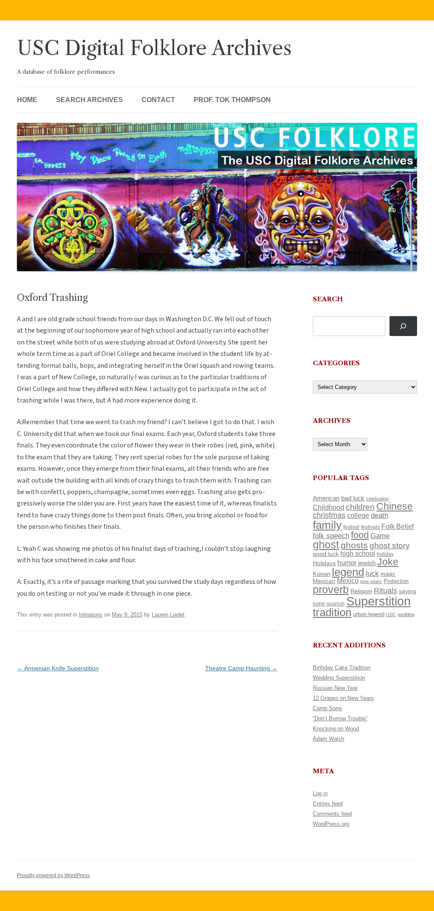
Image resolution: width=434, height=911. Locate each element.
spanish (335, 603)
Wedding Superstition (339, 678)
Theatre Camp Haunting (241, 668)
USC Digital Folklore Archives (154, 48)
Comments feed (332, 814)
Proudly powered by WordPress (53, 875)
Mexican (324, 581)
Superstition (378, 601)
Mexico (348, 580)
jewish (367, 563)
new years (371, 581)
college (358, 515)
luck (372, 573)
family (327, 525)
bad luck (352, 498)
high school (357, 553)
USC (391, 614)
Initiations (91, 614)
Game (379, 536)
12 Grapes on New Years (343, 698)
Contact (158, 99)
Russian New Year (335, 688)
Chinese (394, 506)
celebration (377, 498)
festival (351, 527)
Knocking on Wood (336, 728)
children (360, 507)
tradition (332, 612)
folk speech (331, 536)
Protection (396, 581)
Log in (320, 793)
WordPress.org (331, 824)
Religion (361, 591)
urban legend (368, 614)
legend (348, 572)
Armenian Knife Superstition (58, 668)
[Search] (403, 326)
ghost (326, 544)
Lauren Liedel (168, 614)
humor (346, 563)
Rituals (385, 590)
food (360, 535)
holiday (385, 554)
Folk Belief (397, 526)
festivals (370, 527)
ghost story (390, 545)
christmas (329, 515)
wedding (406, 614)
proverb (331, 589)
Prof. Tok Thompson (232, 99)
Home (27, 99)
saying (407, 591)
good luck (326, 553)
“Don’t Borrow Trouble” (340, 718)
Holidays (324, 563)
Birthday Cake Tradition (341, 667)
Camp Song (327, 708)
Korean (321, 574)
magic (388, 574)
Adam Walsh (328, 739)
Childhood (328, 507)
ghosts (354, 545)
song (319, 603)
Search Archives (89, 99)
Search (328, 299)
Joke (387, 561)
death (379, 515)
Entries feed (327, 803)
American (326, 498)
